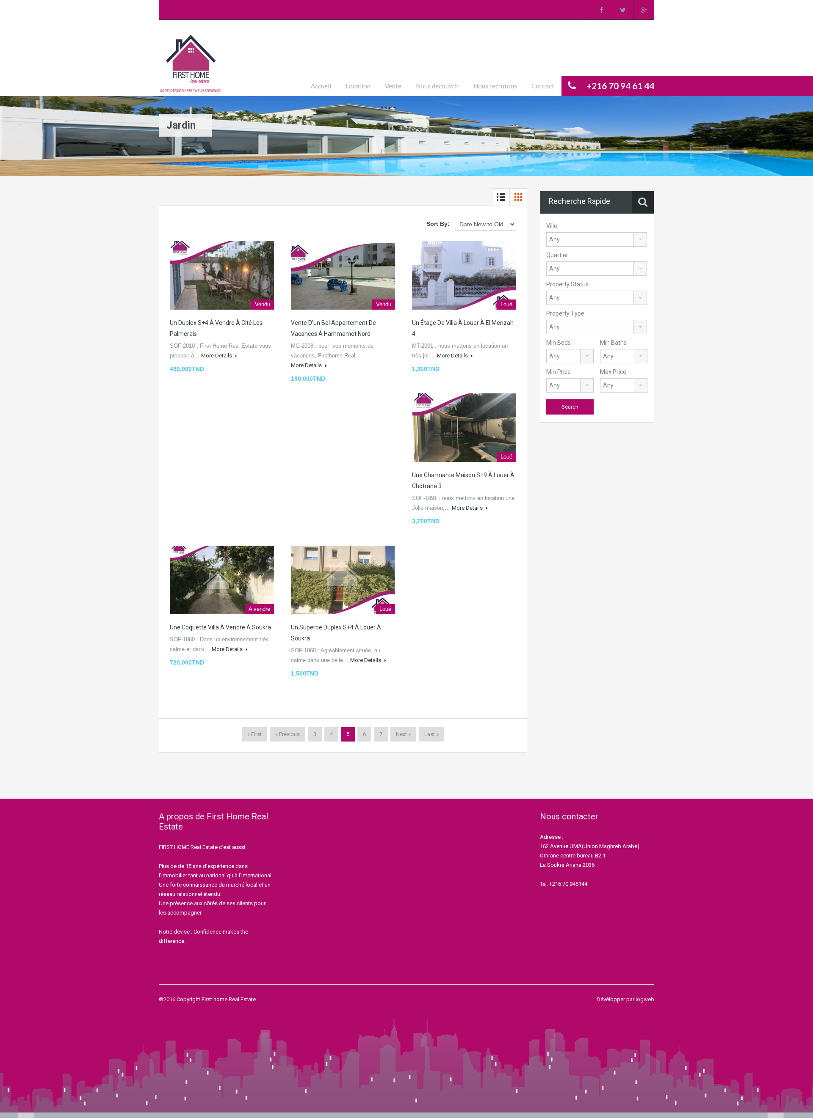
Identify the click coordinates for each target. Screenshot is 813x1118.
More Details (217, 355)
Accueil (321, 86)
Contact (542, 86)
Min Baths (613, 342)
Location (358, 86)
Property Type (565, 313)
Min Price (558, 371)
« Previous (287, 734)
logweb (645, 999)
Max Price (613, 371)
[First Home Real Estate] (190, 64)
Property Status (567, 284)
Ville (551, 226)
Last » (431, 734)
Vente (393, 86)
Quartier (557, 255)
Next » (403, 734)
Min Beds (558, 342)
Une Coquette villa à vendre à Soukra (220, 627)
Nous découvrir (437, 86)
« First (254, 734)
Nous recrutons (495, 86)
